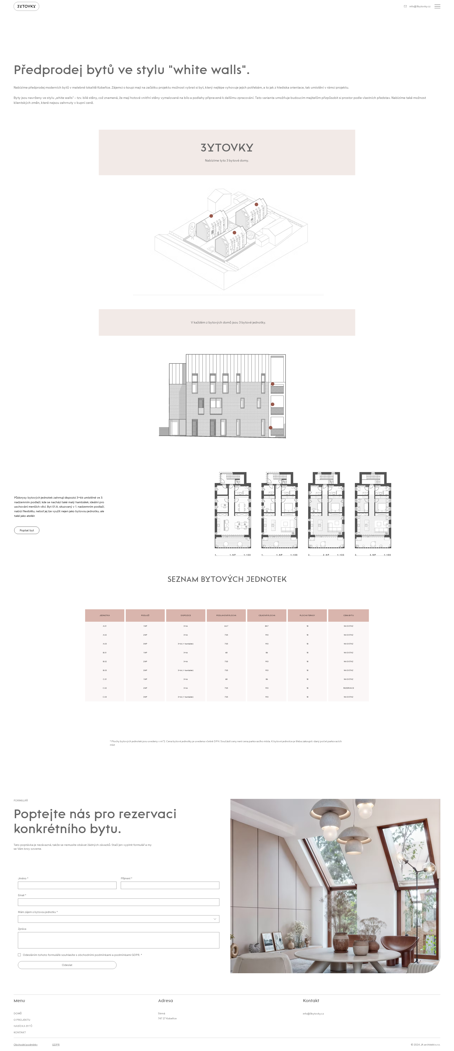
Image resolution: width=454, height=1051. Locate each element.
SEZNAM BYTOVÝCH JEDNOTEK (227, 580)
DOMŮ (18, 1013)
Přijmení (126, 878)
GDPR (56, 1044)
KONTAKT (20, 1032)
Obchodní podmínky (26, 1044)
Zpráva (22, 929)
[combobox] (118, 919)
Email (22, 895)
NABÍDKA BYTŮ (23, 1026)
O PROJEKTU (22, 1019)
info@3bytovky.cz (419, 6)
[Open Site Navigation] (437, 6)
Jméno (23, 878)
